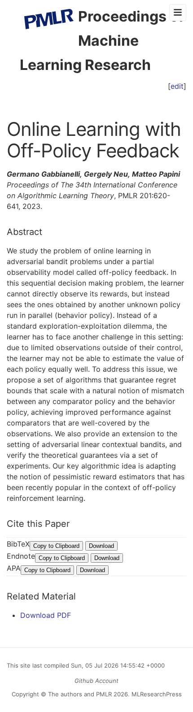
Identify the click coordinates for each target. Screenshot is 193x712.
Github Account (96, 680)
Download (101, 546)
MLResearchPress (156, 694)
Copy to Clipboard (56, 546)
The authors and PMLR (80, 694)
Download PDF (45, 615)
